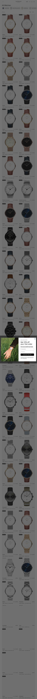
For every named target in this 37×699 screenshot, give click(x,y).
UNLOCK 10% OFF (27, 354)
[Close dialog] (35, 339)
